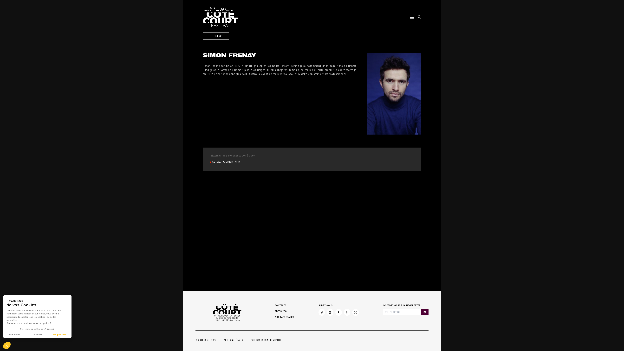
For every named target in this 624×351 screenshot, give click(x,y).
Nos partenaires (284, 317)
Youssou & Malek (222, 162)
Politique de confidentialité (266, 340)
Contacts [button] (280, 305)
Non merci (14, 334)
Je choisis (37, 334)
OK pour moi (60, 334)
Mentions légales (233, 340)
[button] (7, 345)
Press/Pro (281, 311)
